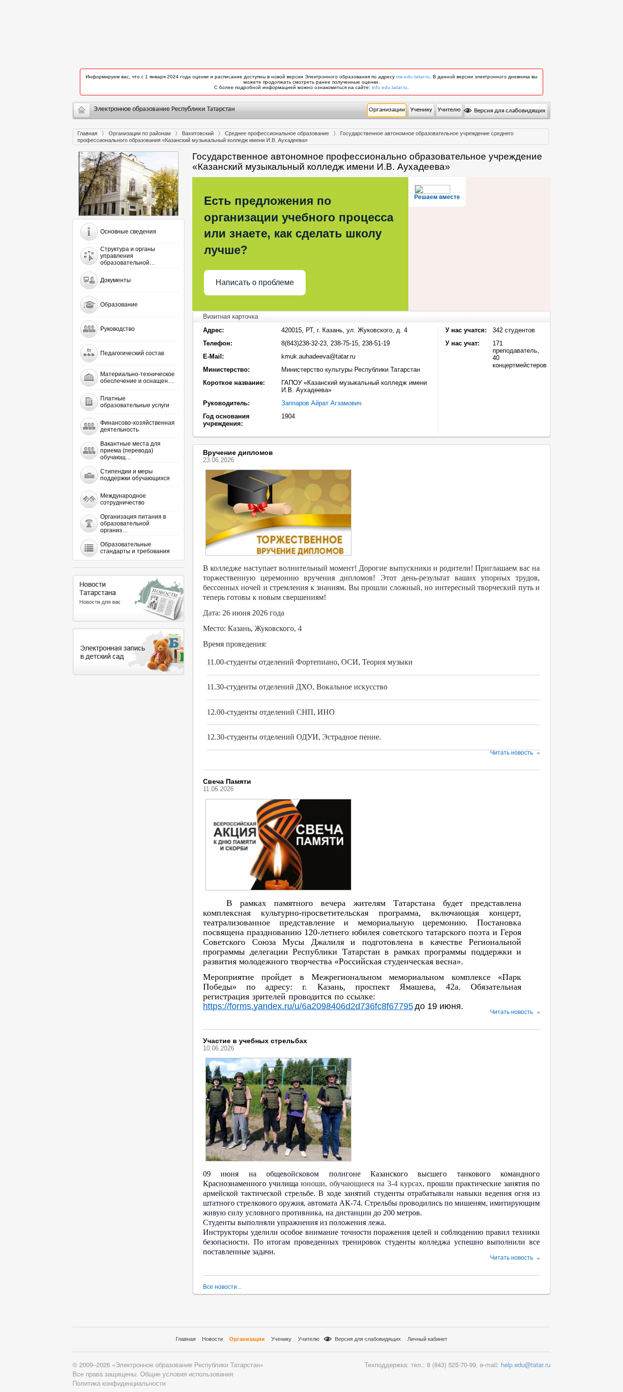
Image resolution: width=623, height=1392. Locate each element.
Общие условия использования (186, 1373)
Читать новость (511, 752)
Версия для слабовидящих (509, 111)
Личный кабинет (427, 1339)
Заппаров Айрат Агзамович (321, 403)
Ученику (421, 110)
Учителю (449, 110)
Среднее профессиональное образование (277, 133)
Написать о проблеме (255, 282)
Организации (387, 110)
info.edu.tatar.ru (389, 87)
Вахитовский (198, 133)
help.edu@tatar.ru (525, 1364)
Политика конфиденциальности (119, 1383)
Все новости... (222, 1287)
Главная (87, 133)
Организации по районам (140, 133)
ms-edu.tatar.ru (413, 76)
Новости (212, 1339)
